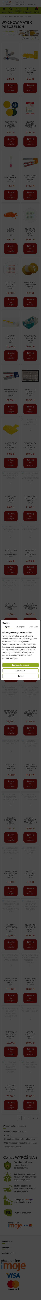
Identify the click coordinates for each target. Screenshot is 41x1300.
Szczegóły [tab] (20, 627)
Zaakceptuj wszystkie (20, 665)
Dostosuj (19, 670)
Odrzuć (20, 676)
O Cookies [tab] (34, 627)
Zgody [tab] (7, 627)
